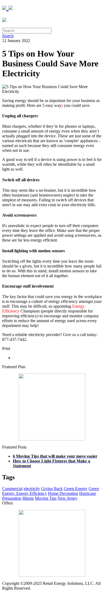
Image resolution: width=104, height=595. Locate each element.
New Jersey (67, 498)
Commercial (12, 488)
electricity (32, 488)
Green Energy (75, 488)
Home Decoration (63, 493)
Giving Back (52, 488)
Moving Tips (46, 498)
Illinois (28, 498)
